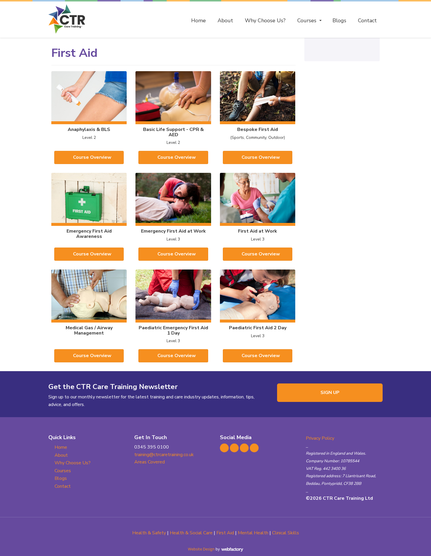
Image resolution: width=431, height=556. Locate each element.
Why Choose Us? (265, 20)
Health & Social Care (191, 533)
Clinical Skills (285, 533)
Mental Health (253, 533)
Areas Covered (149, 462)
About (225, 20)
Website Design (201, 549)
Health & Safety (149, 533)
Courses (306, 20)
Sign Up (330, 392)
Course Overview (92, 157)
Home (198, 20)
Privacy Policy (320, 438)
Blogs (339, 20)
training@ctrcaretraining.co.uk (164, 454)
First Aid (225, 533)
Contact (367, 20)
